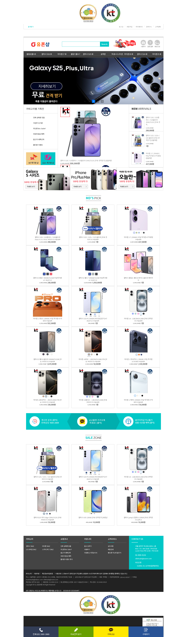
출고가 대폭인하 (38, 139)
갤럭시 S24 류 (142, 54)
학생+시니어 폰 (117, 54)
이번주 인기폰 (38, 123)
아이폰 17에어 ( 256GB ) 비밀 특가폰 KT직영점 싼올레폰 (138, 401)
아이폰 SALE (46, 546)
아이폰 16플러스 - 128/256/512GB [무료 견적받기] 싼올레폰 (93, 401)
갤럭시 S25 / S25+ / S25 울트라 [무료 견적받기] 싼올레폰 (153, 137)
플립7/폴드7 (75, 54)
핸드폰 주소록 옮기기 (114, 553)
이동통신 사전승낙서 (90, 553)
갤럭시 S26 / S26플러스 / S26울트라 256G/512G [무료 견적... (153, 121)
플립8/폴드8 (31, 54)
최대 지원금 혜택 (66, 556)
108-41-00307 (125, 577)
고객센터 (158, 27)
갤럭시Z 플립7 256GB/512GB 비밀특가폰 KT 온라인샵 (47, 279)
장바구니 (149, 27)
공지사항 (110, 546)
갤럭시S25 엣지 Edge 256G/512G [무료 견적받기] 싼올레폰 (47, 518)
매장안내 (110, 549)
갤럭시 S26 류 (46, 54)
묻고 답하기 (88, 546)
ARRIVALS (141, 108)
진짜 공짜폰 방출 (39, 117)
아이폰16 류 (128, 54)
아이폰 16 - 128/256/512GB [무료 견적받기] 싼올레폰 (138, 319)
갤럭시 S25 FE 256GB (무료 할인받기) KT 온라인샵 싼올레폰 (93, 319)
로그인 (121, 27)
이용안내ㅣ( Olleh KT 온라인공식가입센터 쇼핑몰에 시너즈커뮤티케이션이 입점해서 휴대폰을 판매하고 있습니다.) (91, 573)
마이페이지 (139, 27)
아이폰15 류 (156, 54)
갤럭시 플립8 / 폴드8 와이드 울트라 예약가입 (138, 279)
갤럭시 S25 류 (88, 54)
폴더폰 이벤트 (38, 145)
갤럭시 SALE (30, 546)
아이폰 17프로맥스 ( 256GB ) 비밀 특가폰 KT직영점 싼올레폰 (138, 360)
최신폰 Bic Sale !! (66, 549)
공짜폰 (103, 54)
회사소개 (28, 573)
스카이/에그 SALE (48, 549)
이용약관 (36, 573)
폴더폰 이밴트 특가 (67, 559)
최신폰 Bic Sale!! (39, 128)
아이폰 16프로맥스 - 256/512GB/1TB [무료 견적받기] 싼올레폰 (47, 401)
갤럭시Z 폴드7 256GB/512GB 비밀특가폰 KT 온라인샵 (93, 279)
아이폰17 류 (62, 54)
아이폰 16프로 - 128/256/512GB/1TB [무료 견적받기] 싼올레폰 (93, 360)
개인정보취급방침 (47, 573)
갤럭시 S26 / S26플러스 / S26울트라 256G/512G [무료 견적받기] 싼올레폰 (86, 160)
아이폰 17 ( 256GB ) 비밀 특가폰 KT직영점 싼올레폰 (153, 155)
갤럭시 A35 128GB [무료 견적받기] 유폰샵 (92, 517)
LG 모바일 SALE (31, 549)
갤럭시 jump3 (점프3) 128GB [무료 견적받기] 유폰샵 (138, 518)
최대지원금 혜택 (38, 134)
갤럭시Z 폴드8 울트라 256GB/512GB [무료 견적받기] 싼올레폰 (47, 360)
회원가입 (129, 27)
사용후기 (87, 549)
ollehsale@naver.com (143, 558)
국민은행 (147, 564)
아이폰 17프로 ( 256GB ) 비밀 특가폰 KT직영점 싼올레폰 (47, 319)
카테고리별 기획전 (35, 108)
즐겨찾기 (31, 27)
